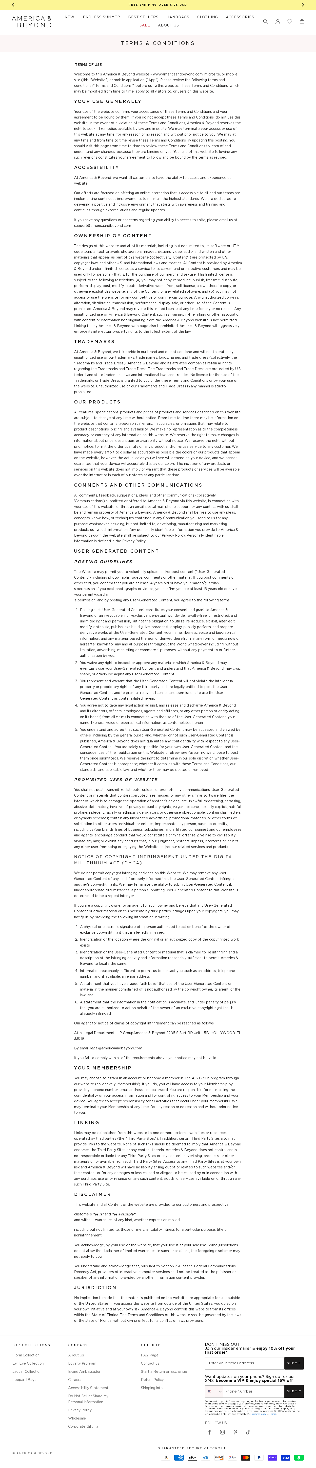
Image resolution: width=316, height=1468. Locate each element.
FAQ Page (149, 1355)
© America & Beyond (32, 1453)
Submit (294, 1363)
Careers (74, 1379)
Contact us (150, 1363)
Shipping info (152, 1388)
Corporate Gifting (83, 1426)
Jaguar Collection (26, 1371)
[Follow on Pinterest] (235, 1432)
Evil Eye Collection (28, 1363)
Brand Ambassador (84, 1371)
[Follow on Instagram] (222, 1432)
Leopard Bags (24, 1379)
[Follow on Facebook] (209, 1432)
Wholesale (77, 1418)
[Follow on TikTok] (248, 1432)
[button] (265, 21)
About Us (76, 1355)
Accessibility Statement (88, 1388)
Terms (272, 1414)
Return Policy (152, 1379)
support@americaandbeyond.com (102, 225)
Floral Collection (26, 1355)
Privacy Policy (80, 1410)
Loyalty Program (82, 1363)
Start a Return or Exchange (164, 1371)
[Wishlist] (289, 21)
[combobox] (214, 1391)
